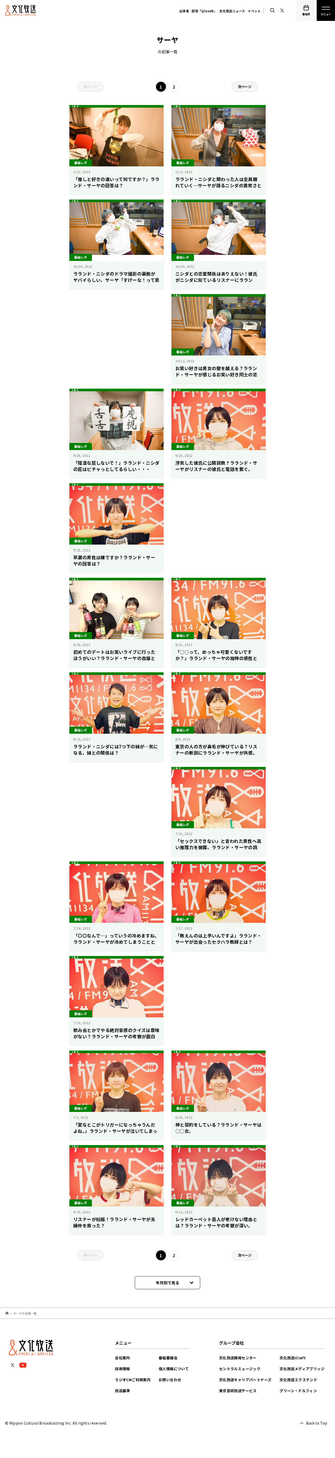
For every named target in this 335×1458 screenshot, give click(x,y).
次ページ (245, 86)
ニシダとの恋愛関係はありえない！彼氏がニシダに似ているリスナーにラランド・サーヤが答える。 (216, 279)
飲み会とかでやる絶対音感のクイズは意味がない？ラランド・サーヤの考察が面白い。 (116, 1036)
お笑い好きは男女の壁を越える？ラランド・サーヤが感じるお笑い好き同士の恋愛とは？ (216, 374)
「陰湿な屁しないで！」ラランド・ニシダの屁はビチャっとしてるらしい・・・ (116, 465)
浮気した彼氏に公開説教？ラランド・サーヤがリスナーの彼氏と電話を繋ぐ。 (216, 465)
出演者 (184, 11)
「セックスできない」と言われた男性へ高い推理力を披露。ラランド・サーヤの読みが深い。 (218, 847)
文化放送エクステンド (298, 1379)
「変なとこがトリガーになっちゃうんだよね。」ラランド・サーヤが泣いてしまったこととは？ (115, 1130)
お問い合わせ (170, 1379)
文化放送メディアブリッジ (302, 1368)
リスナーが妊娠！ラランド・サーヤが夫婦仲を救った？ (114, 1222)
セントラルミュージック (239, 1368)
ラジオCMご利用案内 (132, 1379)
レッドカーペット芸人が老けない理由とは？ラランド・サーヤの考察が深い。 (216, 1222)
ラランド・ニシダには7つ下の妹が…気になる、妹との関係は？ (115, 749)
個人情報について (174, 1368)
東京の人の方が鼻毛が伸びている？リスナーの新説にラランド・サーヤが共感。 (216, 749)
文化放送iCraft (293, 1357)
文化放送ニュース (232, 11)
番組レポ (80, 162)
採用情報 (122, 1368)
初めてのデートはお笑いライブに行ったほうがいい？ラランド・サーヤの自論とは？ (114, 658)
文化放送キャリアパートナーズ (245, 1379)
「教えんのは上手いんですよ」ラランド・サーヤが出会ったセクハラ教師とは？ (218, 938)
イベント (254, 11)
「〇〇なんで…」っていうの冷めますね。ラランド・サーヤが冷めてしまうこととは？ (116, 941)
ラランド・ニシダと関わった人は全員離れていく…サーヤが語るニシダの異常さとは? (218, 185)
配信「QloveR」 (204, 11)
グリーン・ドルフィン (298, 1390)
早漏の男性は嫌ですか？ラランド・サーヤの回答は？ (114, 560)
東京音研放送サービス (238, 1390)
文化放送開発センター (238, 1357)
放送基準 (122, 1390)
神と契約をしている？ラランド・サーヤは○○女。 (218, 1127)
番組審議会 (168, 1357)
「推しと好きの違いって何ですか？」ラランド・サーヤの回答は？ (116, 182)
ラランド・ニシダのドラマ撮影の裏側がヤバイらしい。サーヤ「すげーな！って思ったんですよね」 (116, 279)
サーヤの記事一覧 (25, 1313)
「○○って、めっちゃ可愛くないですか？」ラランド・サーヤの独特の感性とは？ (216, 658)
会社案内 (122, 1357)
